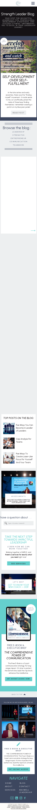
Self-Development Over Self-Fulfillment (18, 80)
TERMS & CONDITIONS (16, 807)
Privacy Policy (26, 807)
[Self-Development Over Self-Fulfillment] (18, 56)
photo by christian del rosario (18, 808)
